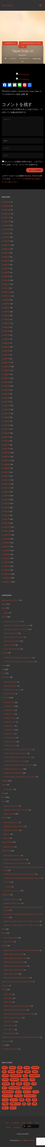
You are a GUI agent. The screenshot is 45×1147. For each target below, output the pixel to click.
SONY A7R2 (7, 994)
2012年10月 (6, 460)
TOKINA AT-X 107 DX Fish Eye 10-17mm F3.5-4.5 (22, 878)
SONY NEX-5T (9, 1029)
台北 (18, 94)
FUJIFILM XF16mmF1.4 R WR (14, 761)
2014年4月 (6, 390)
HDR (3, 793)
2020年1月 (6, 241)
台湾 (23, 94)
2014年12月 (6, 363)
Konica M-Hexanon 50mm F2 (14, 859)
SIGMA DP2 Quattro (10, 974)
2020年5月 (6, 225)
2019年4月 (6, 253)
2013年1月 (6, 449)
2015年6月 (6, 339)
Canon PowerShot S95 (11, 649)
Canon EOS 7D (9, 645)
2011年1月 (6, 523)
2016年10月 (6, 296)
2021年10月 (6, 221)
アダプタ (6, 882)
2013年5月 (6, 433)
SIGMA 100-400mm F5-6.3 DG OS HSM (17, 982)
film (4, 1071)
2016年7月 (6, 308)
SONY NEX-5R (9, 1026)
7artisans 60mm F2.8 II (10, 600)
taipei (37, 91)
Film (3, 673)
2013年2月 (6, 445)
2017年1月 (6, 288)
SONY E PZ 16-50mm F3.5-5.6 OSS (17, 1006)
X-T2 (4, 1088)
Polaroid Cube (8, 847)
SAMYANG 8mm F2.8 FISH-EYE (15, 863)
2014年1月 (6, 402)
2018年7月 (6, 269)
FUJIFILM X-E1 (8, 702)
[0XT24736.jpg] (22, 79)
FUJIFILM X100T (9, 742)
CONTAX (35, 1067)
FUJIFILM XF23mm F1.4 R (30, 43)
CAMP (27, 1067)
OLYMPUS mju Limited (12, 690)
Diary (4, 665)
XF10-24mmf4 (14, 1088)
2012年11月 (6, 456)
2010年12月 (6, 527)
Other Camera (7, 842)
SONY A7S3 (7, 1002)
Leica (4, 801)
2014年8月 (6, 378)
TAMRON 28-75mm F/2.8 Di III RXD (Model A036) (21, 1037)
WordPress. (30, 1140)
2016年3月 (6, 319)
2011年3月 (6, 515)
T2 (13, 1084)
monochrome (23, 91)
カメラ (18, 1092)
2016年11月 (6, 292)
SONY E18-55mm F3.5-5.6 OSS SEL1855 (18, 1014)
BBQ (19, 1067)
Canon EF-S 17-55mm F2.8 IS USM (16, 625)
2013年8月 (6, 421)
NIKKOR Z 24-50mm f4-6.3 (13, 826)
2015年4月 (6, 347)
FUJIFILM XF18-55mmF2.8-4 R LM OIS (18, 765)
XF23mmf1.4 (10, 94)
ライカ (5, 1100)
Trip (22, 46)
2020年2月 (6, 237)
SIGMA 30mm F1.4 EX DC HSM (15, 958)
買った (13, 1108)
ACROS (7, 91)
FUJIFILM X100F (9, 738)
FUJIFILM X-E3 (9, 710)
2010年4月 (6, 558)
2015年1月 (6, 359)
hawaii (19, 1071)
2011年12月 (6, 480)
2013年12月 (6, 406)
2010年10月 (6, 535)
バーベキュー (7, 1096)
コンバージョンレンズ (12, 891)
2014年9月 (6, 374)
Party (4, 929)
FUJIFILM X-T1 (8, 726)
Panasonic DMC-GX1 (11, 899)
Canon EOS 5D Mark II (11, 641)
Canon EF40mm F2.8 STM (13, 637)
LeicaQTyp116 (15, 1075)
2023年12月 (6, 206)
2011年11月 (6, 484)
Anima (21, 1140)
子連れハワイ (15, 1104)
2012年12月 (6, 453)
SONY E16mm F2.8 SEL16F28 (15, 1010)
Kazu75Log (7, 5)
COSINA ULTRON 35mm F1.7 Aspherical (18, 661)
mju (25, 1075)
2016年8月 (6, 304)
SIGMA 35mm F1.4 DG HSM (13, 962)
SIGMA (4, 946)
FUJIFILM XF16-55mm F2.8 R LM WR (17, 757)
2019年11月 (6, 249)
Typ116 (26, 1084)
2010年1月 (6, 570)
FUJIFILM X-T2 (10, 43)
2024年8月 (6, 202)
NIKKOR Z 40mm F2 (11, 830)
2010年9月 (6, 539)
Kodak (27, 1071)
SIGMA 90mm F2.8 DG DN (13, 970)
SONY (4, 989)
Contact (16, 1127)
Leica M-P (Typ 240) (11, 806)
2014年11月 (6, 366)
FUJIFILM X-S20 (9, 722)
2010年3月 (6, 562)
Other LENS (6, 851)
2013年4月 (6, 437)
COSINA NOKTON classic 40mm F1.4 (17, 658)
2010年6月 (6, 550)
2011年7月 (6, 500)
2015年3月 (6, 351)
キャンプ (27, 1092)
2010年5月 (6, 554)
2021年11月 (6, 218)
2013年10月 (6, 413)
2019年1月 (6, 265)
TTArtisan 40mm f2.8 (10, 1049)
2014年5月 (6, 386)
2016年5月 (6, 315)
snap (31, 91)
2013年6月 (6, 429)
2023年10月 (6, 214)
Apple (4, 608)
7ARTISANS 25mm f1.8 (12, 855)
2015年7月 (6, 335)
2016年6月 (6, 312)
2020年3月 (6, 233)
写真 (21, 1100)
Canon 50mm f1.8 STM (12, 621)
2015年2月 (6, 355)
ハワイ (35, 1092)
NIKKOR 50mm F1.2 (11, 822)
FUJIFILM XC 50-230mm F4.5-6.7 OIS (17, 749)
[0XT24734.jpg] (22, 74)
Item (3, 797)
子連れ (5, 1104)
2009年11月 (6, 578)
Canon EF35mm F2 (10, 633)
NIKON (4, 818)
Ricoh (4, 933)
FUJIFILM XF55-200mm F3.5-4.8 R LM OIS (19, 777)
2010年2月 (6, 566)
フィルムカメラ (30, 1096)
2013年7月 (6, 425)
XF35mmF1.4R (8, 1092)
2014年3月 (6, 394)
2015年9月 (6, 327)
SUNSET (6, 1084)
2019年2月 (6, 261)
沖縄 (34, 1104)
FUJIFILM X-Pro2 (9, 718)
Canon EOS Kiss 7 (10, 682)
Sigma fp (5, 986)
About (8, 1127)
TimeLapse (6, 1041)
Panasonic (6, 895)
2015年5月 (6, 343)
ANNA (4, 604)
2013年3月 (6, 441)
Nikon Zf (6, 838)
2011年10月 (6, 488)
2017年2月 (6, 284)
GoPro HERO (8, 789)
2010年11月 (6, 531)
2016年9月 (6, 300)
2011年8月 (6, 496)
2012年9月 (6, 464)
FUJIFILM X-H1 (9, 714)
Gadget (5, 781)
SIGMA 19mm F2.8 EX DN (13, 954)
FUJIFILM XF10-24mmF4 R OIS (15, 753)
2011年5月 (6, 507)
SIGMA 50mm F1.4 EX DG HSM (15, 966)
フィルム (18, 1096)
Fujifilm (13, 91)
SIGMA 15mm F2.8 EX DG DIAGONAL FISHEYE (21, 950)
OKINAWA (14, 1080)
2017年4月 (6, 276)
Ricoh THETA (8, 942)
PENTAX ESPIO (9, 694)
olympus (24, 1080)
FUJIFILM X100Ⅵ (10, 745)
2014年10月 (6, 370)
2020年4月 (6, 229)
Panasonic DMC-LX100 (12, 903)
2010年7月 (6, 547)
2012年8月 (6, 468)
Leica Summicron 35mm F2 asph (16, 810)
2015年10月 (6, 323)
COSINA (5, 653)
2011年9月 (6, 492)
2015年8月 (6, 331)
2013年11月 (6, 409)
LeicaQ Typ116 (9, 814)
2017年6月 (6, 272)
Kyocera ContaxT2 (10, 686)
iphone (6, 613)
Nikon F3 (6, 834)
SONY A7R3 (7, 998)
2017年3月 (6, 280)
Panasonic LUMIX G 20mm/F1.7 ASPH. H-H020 (21, 925)
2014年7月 (6, 382)
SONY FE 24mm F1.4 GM (12, 1018)
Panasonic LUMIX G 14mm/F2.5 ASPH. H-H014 (21, 921)
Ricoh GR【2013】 (10, 938)
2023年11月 (6, 210)
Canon (4, 617)
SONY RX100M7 (9, 1033)
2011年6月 (6, 503)
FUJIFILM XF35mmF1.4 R (13, 773)
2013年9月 (6, 417)
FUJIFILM (13, 59)
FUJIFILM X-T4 (9, 734)
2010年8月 (6, 543)
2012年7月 (6, 472)
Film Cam (5, 677)
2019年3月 (6, 257)
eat (3, 669)
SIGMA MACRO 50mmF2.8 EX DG (16, 978)
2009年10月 (6, 582)
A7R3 (5, 1067)
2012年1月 (6, 476)
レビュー (14, 1100)
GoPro (4, 785)
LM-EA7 (8, 887)
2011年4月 (6, 511)
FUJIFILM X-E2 (9, 706)
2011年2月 (6, 519)
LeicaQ (5, 1075)
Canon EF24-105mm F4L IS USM (15, 629)
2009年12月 (6, 574)
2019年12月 (6, 245)
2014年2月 (6, 398)
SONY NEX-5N (9, 1022)
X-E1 (34, 1084)
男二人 (5, 1108)
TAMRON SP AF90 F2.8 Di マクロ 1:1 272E (19, 874)
